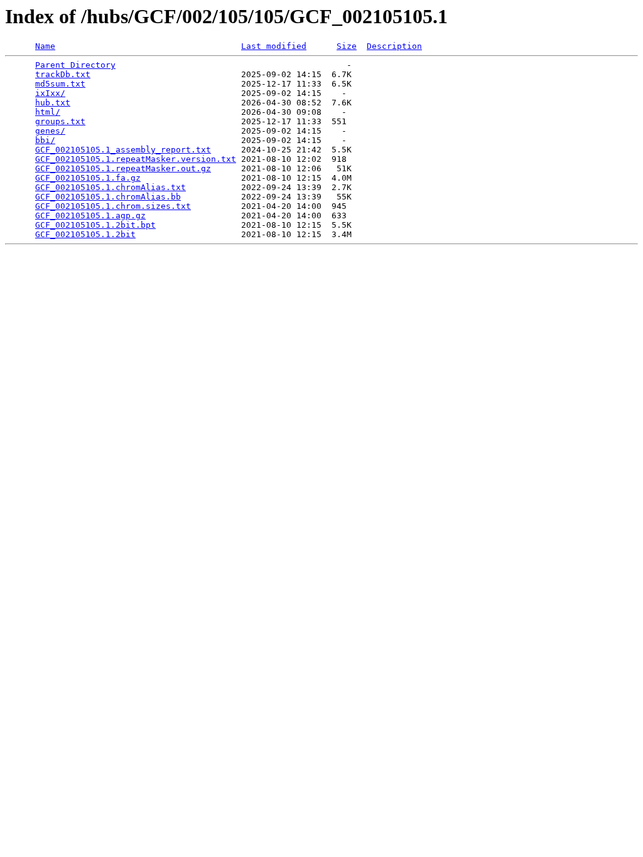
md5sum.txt (60, 83)
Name (45, 46)
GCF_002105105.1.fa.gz (88, 178)
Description (394, 46)
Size (347, 46)
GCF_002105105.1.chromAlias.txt (110, 187)
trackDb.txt (62, 74)
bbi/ (45, 140)
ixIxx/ (50, 93)
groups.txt (60, 121)
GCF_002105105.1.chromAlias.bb (108, 196)
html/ (47, 112)
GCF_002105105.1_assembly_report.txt (123, 149)
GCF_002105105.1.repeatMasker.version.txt (135, 159)
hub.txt (52, 102)
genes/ (50, 131)
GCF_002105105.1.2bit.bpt (95, 225)
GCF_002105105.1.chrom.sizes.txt (113, 206)
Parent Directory (75, 65)
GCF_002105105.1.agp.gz (90, 215)
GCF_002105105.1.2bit (85, 234)
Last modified (273, 46)
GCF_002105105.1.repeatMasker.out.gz (123, 168)
